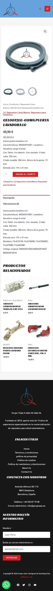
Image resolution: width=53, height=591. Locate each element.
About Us (26, 468)
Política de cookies (26, 460)
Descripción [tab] (9, 198)
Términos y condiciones (26, 452)
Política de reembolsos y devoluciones (26, 464)
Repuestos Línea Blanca (18, 112)
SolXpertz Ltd (26, 577)
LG (4, 112)
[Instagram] (29, 585)
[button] (40, 9)
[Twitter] (23, 585)
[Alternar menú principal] (47, 9)
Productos (14, 104)
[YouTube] (35, 585)
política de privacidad (26, 456)
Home (26, 449)
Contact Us (26, 472)
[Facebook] (18, 585)
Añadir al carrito (25, 174)
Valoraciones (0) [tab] (11, 204)
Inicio (5, 104)
